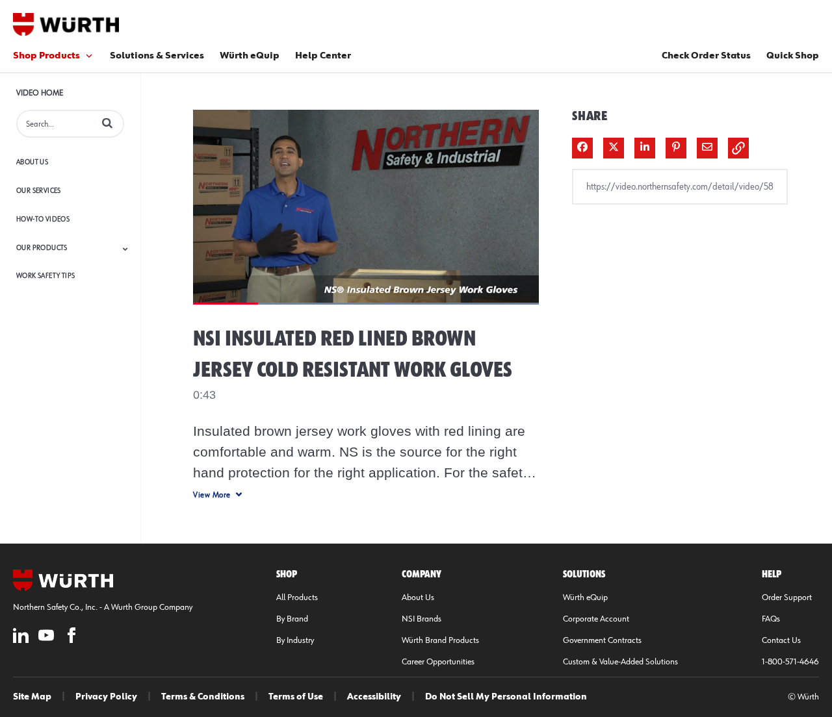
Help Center (323, 55)
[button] (107, 122)
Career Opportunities (438, 661)
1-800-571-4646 (790, 661)
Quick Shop (792, 55)
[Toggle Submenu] (125, 248)
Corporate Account (596, 618)
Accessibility (374, 696)
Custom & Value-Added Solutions (620, 661)
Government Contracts (602, 640)
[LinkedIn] (21, 637)
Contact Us (781, 640)
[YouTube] (46, 637)
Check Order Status (706, 55)
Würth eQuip (250, 55)
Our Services (38, 190)
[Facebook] (71, 637)
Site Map (32, 696)
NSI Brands (421, 618)
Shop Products (46, 55)
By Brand (292, 618)
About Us (32, 162)
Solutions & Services (157, 55)
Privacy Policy (106, 696)
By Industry (295, 640)
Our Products (42, 247)
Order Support (787, 597)
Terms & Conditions (202, 696)
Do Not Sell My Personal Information (506, 696)
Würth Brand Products (440, 640)
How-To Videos (43, 219)
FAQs (771, 618)
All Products (297, 597)
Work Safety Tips (45, 275)
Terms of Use (295, 696)
